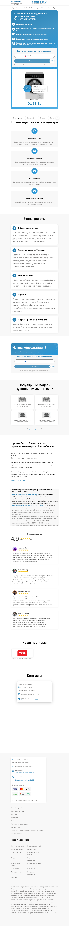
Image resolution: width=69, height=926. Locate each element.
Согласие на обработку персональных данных (27, 830)
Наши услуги (15, 827)
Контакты (14, 814)
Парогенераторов (17, 872)
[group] (22, 654)
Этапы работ (31, 118)
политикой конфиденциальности (47, 64)
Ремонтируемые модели (19, 824)
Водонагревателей (34, 846)
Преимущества (17, 118)
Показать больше (34, 430)
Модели (42, 118)
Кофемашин (31, 849)
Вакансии (14, 817)
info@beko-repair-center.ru (24, 766)
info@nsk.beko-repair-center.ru (31, 694)
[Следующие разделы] (57, 118)
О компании (15, 821)
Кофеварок (15, 869)
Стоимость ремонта (17, 808)
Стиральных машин (18, 858)
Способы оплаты (16, 834)
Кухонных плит (16, 852)
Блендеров (31, 869)
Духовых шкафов (17, 849)
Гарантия (53, 118)
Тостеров (14, 877)
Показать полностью (18, 480)
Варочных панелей (17, 846)
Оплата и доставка (17, 811)
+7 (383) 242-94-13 (39, 2)
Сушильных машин (34, 863)
